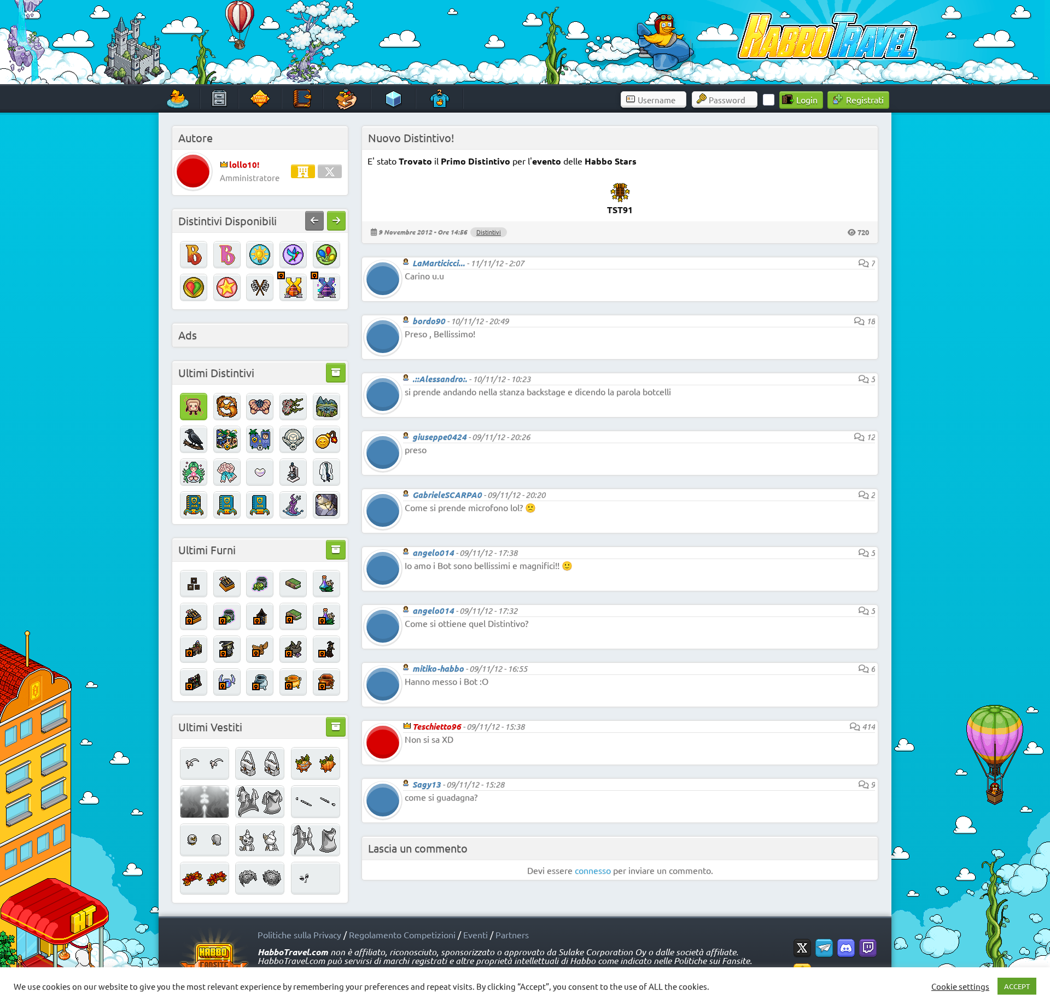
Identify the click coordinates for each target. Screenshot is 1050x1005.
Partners (512, 934)
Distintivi (488, 231)
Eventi (475, 934)
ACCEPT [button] (1017, 986)
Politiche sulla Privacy (299, 934)
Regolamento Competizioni (402, 934)
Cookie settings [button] (960, 986)
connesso (593, 870)
